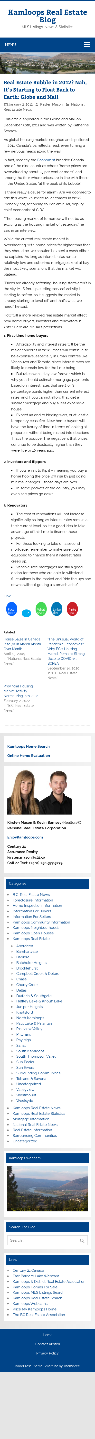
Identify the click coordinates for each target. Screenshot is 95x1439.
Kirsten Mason (51, 104)
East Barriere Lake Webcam (36, 1276)
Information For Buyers (32, 911)
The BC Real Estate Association (39, 1315)
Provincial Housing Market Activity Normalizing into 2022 (21, 691)
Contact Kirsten (47, 1344)
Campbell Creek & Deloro (37, 973)
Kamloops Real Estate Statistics (39, 1113)
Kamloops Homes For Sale (35, 1287)
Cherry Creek (27, 985)
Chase (21, 979)
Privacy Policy (47, 1353)
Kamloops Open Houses (33, 933)
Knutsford (24, 1012)
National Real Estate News (35, 1125)
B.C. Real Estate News (31, 895)
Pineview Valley (29, 1029)
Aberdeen (24, 946)
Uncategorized (28, 1084)
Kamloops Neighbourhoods (36, 927)
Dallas (21, 990)
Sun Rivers (25, 1067)
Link (7, 596)
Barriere (22, 957)
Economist (46, 160)
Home (47, 1335)
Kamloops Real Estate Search (37, 1298)
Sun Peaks (25, 1062)
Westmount (26, 1095)
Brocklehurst (27, 968)
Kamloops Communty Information (41, 922)
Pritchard (23, 1034)
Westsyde (24, 1101)
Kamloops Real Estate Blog (47, 15)
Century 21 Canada (28, 1270)
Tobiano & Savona (31, 1079)
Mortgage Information (31, 1119)
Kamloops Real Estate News (36, 1108)
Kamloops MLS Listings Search (39, 1292)
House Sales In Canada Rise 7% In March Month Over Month (22, 644)
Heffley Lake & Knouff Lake (39, 1001)
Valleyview (25, 1089)
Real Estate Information (32, 1130)
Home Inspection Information (37, 905)
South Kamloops (30, 1051)
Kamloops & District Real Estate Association (49, 1281)
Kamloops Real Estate (31, 939)
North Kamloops (30, 1018)
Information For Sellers (32, 917)
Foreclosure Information (33, 900)
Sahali (21, 1045)
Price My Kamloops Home (35, 1309)
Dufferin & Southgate (34, 996)
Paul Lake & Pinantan (34, 1023)
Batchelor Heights (31, 963)
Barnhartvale (27, 951)
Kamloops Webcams (30, 1303)
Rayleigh (23, 1040)
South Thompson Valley (36, 1056)
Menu (10, 44)
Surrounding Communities (38, 1073)
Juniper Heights (29, 1007)
